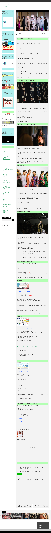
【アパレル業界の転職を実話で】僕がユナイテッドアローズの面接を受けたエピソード (30, 471)
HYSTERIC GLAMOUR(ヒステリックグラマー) (8, 187)
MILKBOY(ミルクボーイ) (5, 197)
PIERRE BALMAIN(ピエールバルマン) (7, 186)
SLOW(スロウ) (4, 171)
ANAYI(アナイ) (4, 152)
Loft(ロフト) (4, 212)
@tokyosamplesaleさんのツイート (5, 225)
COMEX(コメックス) (5, 163)
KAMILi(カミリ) (4, 162)
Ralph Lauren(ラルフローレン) (6, 203)
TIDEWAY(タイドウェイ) (5, 174)
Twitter (40, 523)
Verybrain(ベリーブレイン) (5, 193)
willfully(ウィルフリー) (5, 158)
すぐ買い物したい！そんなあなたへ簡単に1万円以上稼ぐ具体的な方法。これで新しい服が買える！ (32, 467)
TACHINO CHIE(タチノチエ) (6, 176)
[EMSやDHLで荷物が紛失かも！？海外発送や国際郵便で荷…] (25, 516)
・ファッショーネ (20, 421)
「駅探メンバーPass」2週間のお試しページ (8, 51)
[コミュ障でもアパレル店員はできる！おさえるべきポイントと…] (6, 516)
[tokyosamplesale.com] (6, 5)
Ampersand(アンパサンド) (5, 153)
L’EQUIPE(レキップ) (5, 206)
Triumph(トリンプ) (5, 180)
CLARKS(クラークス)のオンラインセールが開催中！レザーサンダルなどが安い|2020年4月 (40, 506)
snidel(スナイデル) (5, 168)
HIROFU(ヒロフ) (4, 188)
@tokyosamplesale (37, 40)
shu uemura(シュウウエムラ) (6, 165)
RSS (40, 527)
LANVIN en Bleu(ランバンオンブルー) (7, 204)
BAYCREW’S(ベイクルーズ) (6, 192)
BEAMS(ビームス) (4, 185)
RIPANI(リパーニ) (4, 205)
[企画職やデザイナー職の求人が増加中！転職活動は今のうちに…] (16, 516)
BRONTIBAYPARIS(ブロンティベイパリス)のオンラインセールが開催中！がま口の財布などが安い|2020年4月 (24, 506)
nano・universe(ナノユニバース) (6, 182)
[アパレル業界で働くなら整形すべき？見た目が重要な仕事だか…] (44, 516)
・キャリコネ (19, 424)
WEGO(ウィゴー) (4, 157)
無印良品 (4, 199)
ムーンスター (4, 198)
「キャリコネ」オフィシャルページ (23, 371)
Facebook (40, 525)
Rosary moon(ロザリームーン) (6, 211)
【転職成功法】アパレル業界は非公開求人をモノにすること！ (29, 346)
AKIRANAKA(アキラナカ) (5, 151)
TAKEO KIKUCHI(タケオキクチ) (6, 175)
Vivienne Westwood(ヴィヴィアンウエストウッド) (8, 156)
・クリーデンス (20, 418)
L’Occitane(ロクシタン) (5, 210)
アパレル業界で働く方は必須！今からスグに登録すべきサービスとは (30, 313)
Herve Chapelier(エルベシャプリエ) (6, 159)
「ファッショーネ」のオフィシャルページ (24, 328)
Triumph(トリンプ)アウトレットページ (8, 143)
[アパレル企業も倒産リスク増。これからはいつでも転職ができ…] (35, 516)
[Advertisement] (34, 5)
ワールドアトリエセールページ (8, 124)
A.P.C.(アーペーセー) (5, 150)
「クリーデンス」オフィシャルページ (23, 291)
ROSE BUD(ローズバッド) (5, 209)
